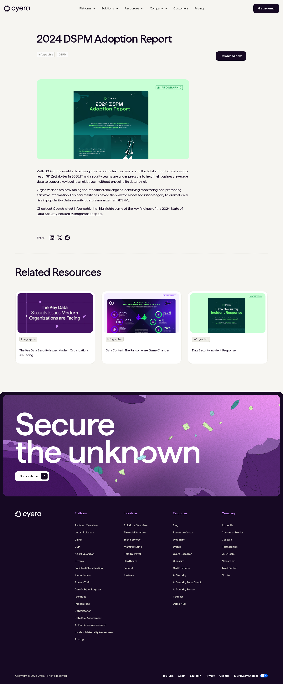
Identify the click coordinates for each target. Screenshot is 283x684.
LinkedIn (195, 675)
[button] (87, 8)
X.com (181, 675)
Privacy (210, 675)
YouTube (167, 675)
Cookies (224, 675)
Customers (180, 8)
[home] (17, 8)
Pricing (199, 8)
